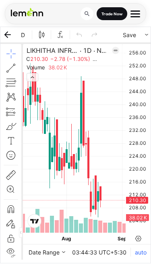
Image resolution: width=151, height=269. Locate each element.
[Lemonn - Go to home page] (27, 12)
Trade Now (111, 14)
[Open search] (87, 13)
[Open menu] (135, 14)
